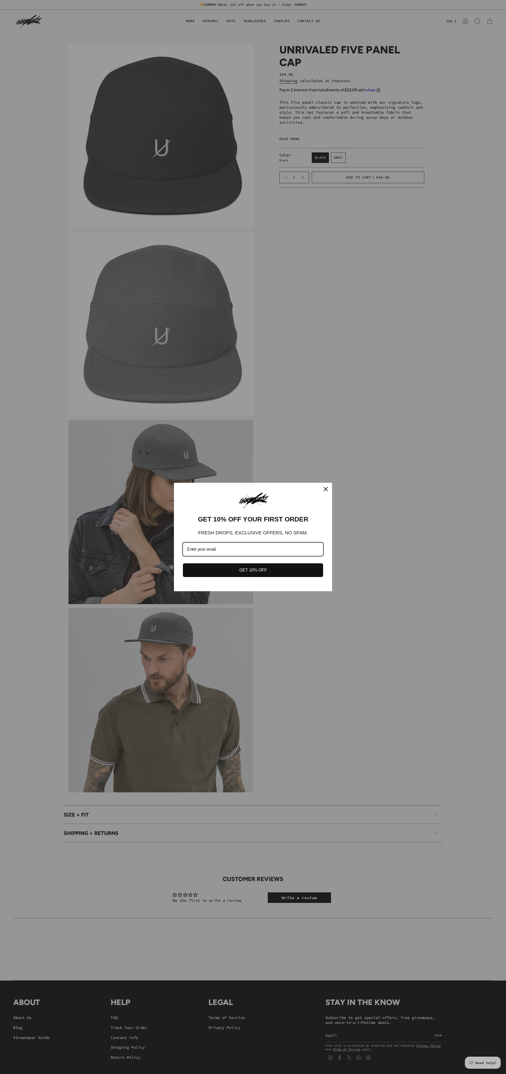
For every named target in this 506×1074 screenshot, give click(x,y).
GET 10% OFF (253, 570)
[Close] (325, 489)
